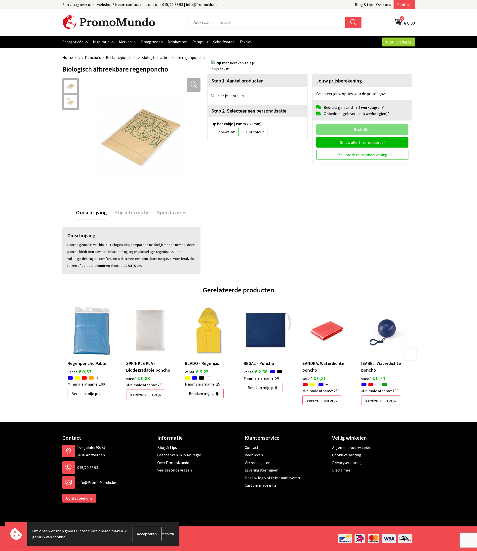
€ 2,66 (255, 371)
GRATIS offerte (398, 41)
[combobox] (267, 22)
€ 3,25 (196, 371)
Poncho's (93, 57)
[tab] (91, 212)
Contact (404, 4)
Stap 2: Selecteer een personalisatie (248, 111)
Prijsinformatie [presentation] (132, 212)
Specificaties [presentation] (171, 212)
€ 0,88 (138, 378)
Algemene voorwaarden (352, 447)
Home (67, 57)
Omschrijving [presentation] (91, 212)
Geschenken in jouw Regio (179, 454)
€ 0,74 (373, 378)
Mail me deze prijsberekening (362, 154)
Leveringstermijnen (261, 470)
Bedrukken (254, 454)
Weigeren (168, 534)
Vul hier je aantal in (227, 95)
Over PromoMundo (173, 462)
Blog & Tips (167, 447)
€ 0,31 (314, 378)
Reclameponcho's (121, 57)
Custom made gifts (261, 485)
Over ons (383, 4)
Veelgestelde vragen (174, 470)
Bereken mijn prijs (87, 393)
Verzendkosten (257, 462)
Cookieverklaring (346, 454)
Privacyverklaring (347, 462)
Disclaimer (341, 470)
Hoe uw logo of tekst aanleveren (272, 477)
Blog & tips (364, 4)
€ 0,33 (79, 371)
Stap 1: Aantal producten (237, 81)
